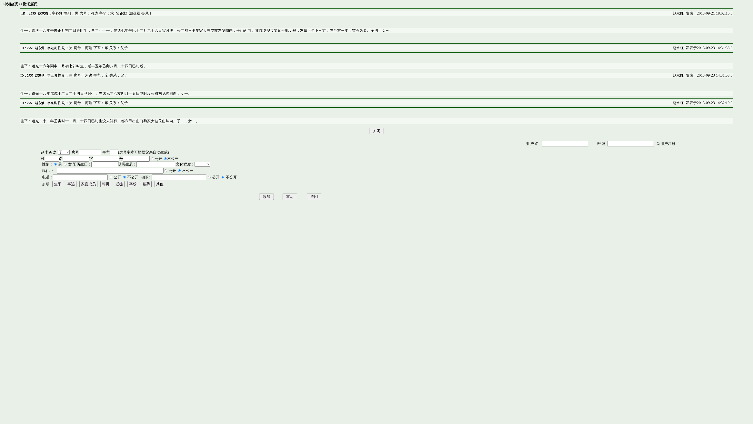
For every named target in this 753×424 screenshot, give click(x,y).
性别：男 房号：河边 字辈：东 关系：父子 (92, 48)
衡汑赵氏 (30, 4)
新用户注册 (666, 144)
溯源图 (134, 13)
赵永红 (678, 13)
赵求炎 (46, 152)
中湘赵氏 (11, 4)
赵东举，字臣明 (46, 75)
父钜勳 (121, 13)
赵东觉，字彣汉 (46, 48)
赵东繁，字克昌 (46, 103)
